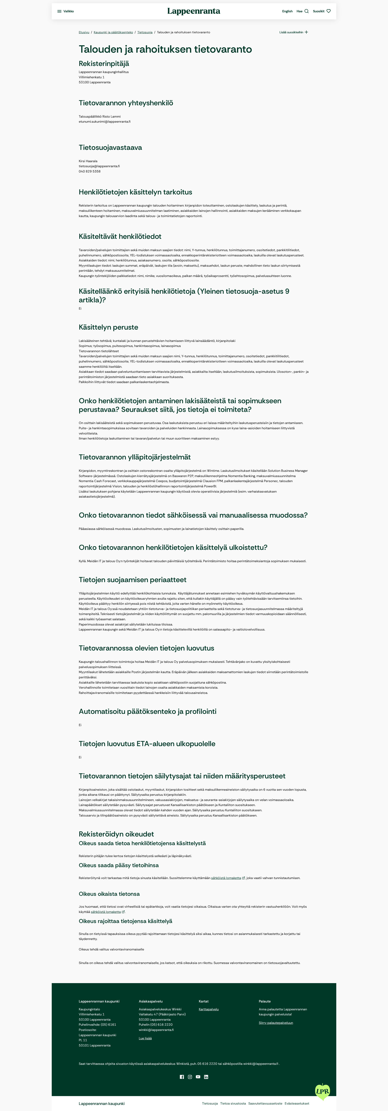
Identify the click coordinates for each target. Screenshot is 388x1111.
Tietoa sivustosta (233, 1103)
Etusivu (84, 32)
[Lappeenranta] (194, 11)
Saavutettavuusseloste (265, 1103)
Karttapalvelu (209, 1009)
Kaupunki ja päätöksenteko (113, 32)
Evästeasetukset (297, 1103)
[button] (303, 11)
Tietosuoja (145, 32)
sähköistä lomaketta (226, 878)
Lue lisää (145, 1038)
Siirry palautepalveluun (276, 1023)
